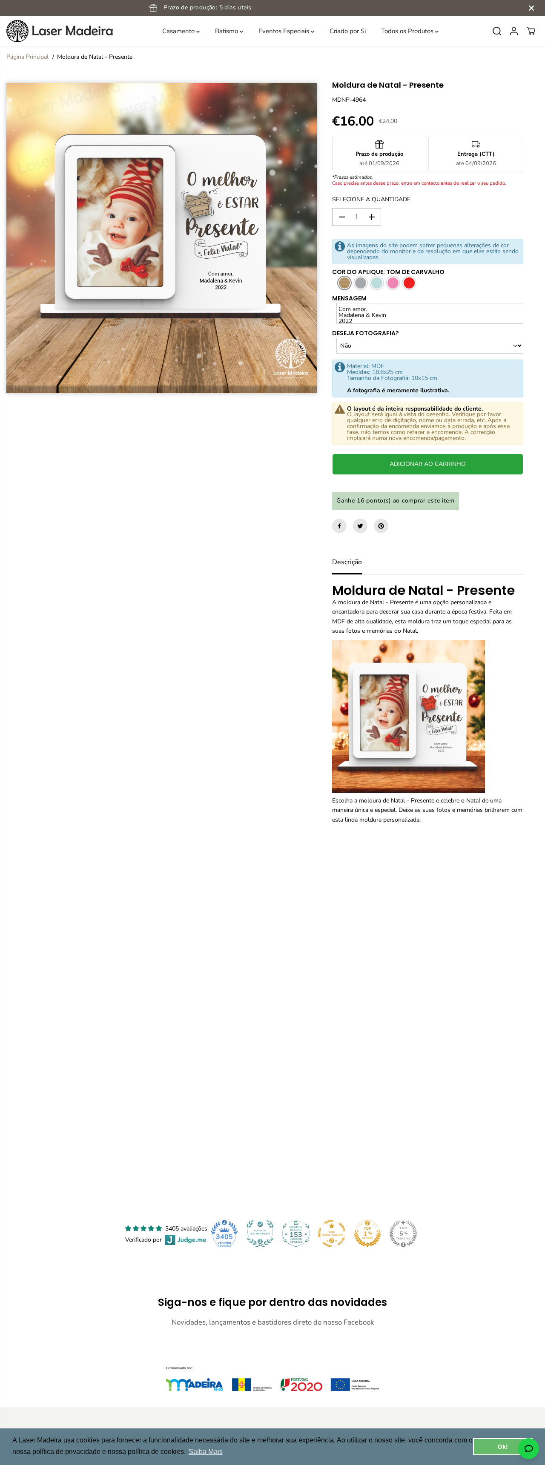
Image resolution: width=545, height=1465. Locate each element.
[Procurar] (497, 31)
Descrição (347, 562)
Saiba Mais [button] (206, 1451)
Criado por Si (348, 31)
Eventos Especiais (284, 31)
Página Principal (27, 57)
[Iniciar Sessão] (514, 31)
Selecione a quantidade (371, 199)
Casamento (179, 31)
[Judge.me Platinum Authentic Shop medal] (260, 1233)
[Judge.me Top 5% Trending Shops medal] (403, 1233)
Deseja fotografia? (365, 333)
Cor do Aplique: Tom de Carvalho (388, 272)
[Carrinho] (531, 31)
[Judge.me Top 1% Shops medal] (367, 1233)
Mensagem (349, 298)
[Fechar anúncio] (531, 8)
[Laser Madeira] (59, 31)
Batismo (227, 31)
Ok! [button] (503, 1446)
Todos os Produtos (408, 31)
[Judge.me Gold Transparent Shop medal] (331, 1233)
